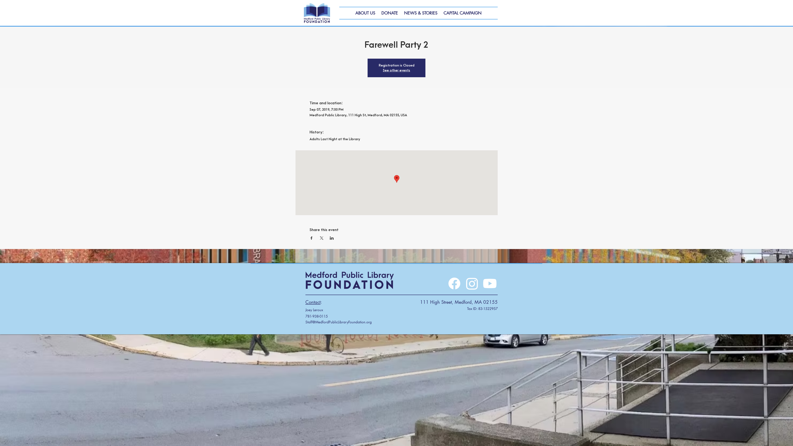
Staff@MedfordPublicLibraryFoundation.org (338, 322)
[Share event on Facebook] (311, 238)
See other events (396, 70)
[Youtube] (490, 283)
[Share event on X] (322, 238)
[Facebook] (454, 283)
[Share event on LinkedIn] (332, 238)
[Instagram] (472, 283)
